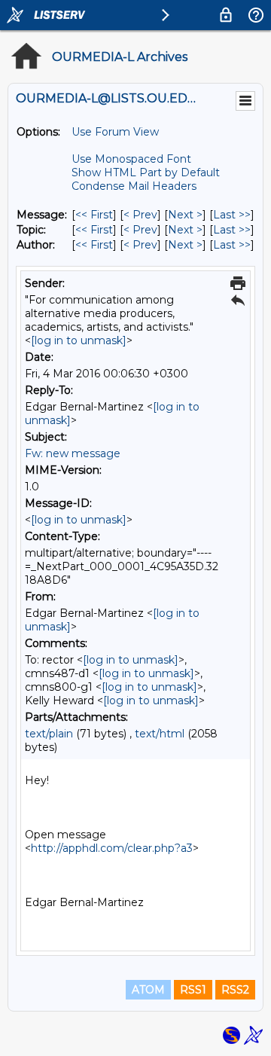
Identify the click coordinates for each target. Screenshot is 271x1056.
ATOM (148, 989)
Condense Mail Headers (134, 186)
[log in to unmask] (78, 340)
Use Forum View (115, 132)
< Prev (140, 214)
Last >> (232, 214)
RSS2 (235, 989)
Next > (185, 214)
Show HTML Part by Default (146, 172)
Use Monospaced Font (131, 159)
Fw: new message (72, 453)
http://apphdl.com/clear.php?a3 (112, 848)
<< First (94, 214)
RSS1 (193, 989)
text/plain (49, 733)
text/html (159, 733)
